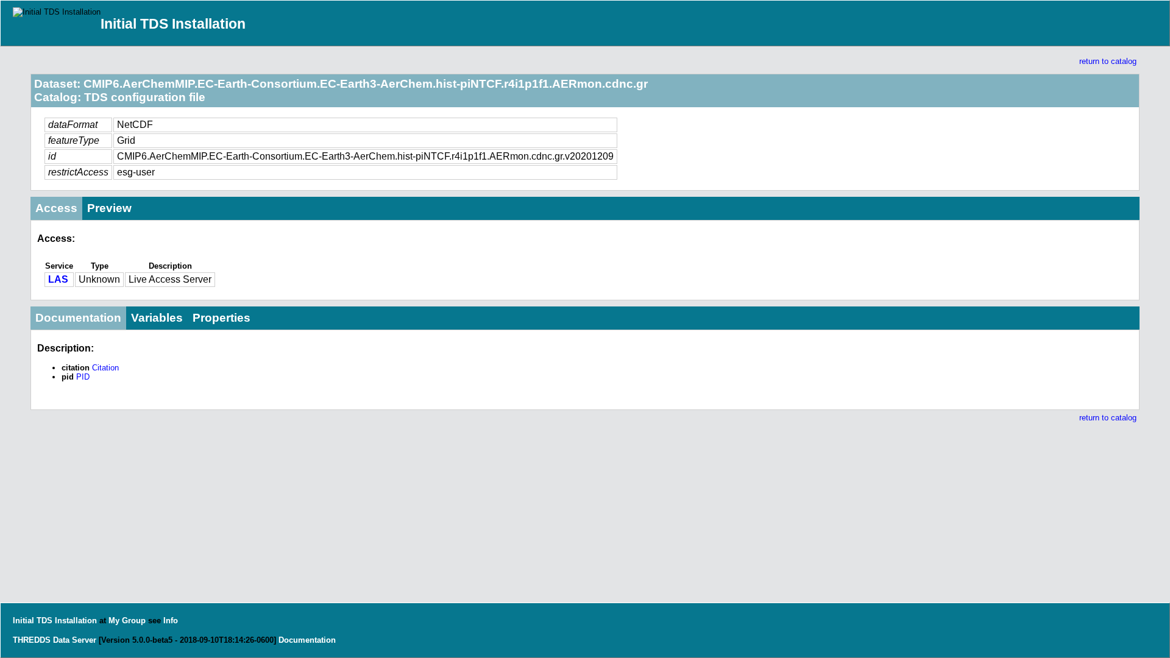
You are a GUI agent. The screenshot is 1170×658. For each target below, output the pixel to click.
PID (83, 376)
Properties (221, 317)
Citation (105, 367)
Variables (157, 317)
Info (170, 620)
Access (56, 208)
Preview (109, 208)
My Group (127, 620)
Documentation (78, 317)
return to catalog (1107, 61)
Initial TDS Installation (173, 24)
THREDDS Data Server (54, 640)
